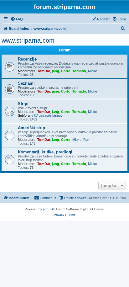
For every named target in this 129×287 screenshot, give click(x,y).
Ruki (86, 139)
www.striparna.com (28, 40)
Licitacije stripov (51, 115)
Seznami (26, 83)
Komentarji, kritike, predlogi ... (47, 152)
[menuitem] (16, 19)
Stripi (23, 103)
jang (55, 71)
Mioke (92, 71)
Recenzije (27, 59)
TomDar (43, 71)
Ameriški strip (31, 127)
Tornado (79, 71)
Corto (65, 71)
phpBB (48, 209)
